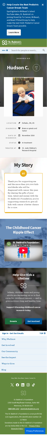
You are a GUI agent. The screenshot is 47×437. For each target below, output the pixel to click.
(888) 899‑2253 (13, 408)
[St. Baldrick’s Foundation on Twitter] (12, 385)
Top (41, 333)
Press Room (21, 378)
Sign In (5, 333)
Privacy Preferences (35, 431)
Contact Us (32, 378)
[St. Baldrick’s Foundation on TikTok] (33, 385)
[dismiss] (42, 4)
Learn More (14, 32)
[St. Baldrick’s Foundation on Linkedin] (22, 385)
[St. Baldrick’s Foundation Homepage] (11, 43)
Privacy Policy (34, 426)
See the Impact (9, 357)
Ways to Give (8, 363)
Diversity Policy (17, 428)
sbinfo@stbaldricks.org (29, 408)
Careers (27, 378)
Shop (12, 378)
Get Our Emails (17, 333)
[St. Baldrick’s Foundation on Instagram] (28, 385)
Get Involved (33, 321)
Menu (3, 50)
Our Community (10, 351)
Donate (13, 321)
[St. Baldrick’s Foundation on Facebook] (17, 385)
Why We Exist (8, 339)
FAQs (15, 378)
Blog (4, 369)
